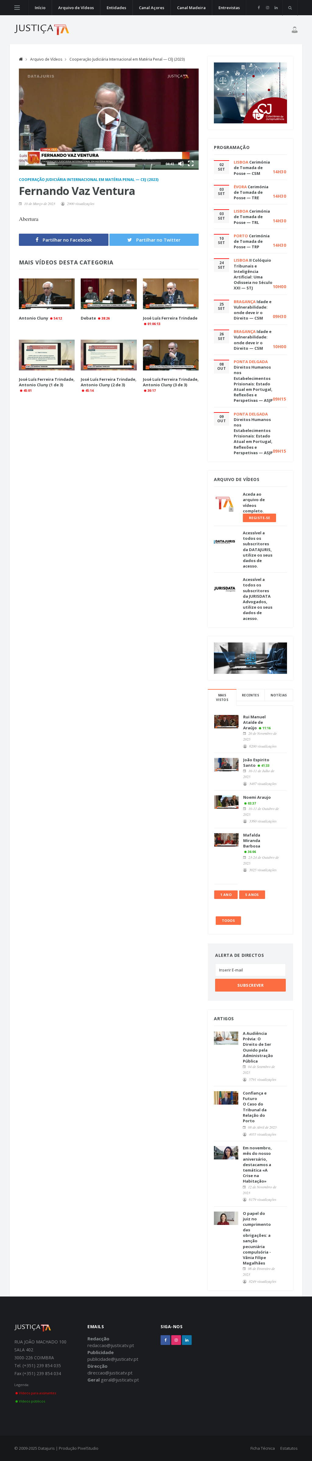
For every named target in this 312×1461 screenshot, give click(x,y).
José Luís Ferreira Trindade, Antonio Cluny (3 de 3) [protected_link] (171, 382)
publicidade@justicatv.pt (112, 1359)
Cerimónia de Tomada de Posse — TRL (252, 216)
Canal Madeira (191, 7)
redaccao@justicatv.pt (110, 1345)
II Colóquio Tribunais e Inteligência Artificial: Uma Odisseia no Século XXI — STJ (253, 274)
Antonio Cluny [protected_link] (33, 318)
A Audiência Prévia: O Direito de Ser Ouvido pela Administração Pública (258, 1047)
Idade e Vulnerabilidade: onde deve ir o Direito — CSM (252, 310)
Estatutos (289, 1448)
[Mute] (181, 164)
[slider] (104, 163)
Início (40, 7)
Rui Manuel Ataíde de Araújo (254, 722)
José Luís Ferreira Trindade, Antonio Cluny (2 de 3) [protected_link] (108, 382)
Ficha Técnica (262, 1448)
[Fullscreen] (191, 164)
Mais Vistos (222, 697)
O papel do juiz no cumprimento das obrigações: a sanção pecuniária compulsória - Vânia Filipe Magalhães (257, 1238)
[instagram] (267, 7)
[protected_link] (47, 293)
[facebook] (259, 7)
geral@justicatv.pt (120, 1380)
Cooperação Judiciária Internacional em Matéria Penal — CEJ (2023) (127, 59)
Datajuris (46, 1448)
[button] (109, 119)
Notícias (279, 695)
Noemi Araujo (257, 797)
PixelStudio (88, 1448)
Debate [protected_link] (88, 318)
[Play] (27, 164)
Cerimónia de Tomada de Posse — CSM (252, 167)
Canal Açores (151, 7)
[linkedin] (276, 7)
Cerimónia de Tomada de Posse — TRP (252, 241)
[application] (109, 119)
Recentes (250, 695)
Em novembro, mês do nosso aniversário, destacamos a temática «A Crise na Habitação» (257, 1164)
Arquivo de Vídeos (76, 7)
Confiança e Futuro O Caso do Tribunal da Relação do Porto (255, 1106)
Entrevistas (229, 7)
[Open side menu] (17, 8)
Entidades (116, 7)
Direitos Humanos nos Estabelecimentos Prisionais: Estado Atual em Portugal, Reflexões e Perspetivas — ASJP (253, 383)
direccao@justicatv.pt (110, 1373)
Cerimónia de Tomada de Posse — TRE (251, 192)
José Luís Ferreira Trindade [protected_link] (170, 318)
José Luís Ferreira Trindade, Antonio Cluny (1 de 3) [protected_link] (47, 382)
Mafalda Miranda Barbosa (251, 840)
